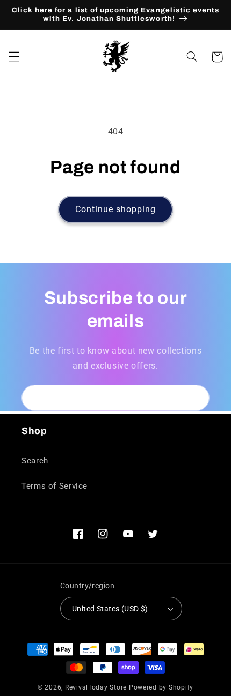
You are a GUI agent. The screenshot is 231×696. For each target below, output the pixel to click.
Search (34, 461)
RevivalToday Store (96, 687)
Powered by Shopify (161, 687)
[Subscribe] (196, 398)
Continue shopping (115, 209)
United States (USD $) (110, 608)
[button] (14, 56)
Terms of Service (54, 486)
